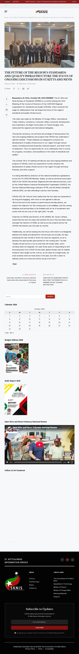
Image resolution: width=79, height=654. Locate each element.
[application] (39, 444)
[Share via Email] (23, 88)
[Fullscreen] (72, 462)
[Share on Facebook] (14, 88)
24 (30, 326)
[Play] (7, 462)
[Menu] (6, 5)
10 (29, 319)
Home (6, 17)
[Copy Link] (28, 88)
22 (9, 326)
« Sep (7, 333)
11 (39, 319)
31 (29, 329)
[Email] (7, 110)
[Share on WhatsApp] (19, 88)
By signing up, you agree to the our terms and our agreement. (40, 633)
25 (39, 326)
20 (59, 322)
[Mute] (68, 462)
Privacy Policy (52, 633)
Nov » (12, 333)
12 (49, 319)
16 (19, 322)
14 (69, 319)
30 (20, 329)
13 (59, 319)
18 (39, 322)
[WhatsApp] (7, 104)
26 (49, 326)
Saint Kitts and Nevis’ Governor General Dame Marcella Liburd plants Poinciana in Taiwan (21, 280)
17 (29, 322)
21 (69, 322)
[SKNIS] (42, 11)
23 (19, 326)
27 (59, 326)
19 (49, 322)
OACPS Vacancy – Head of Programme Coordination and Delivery (33, 1)
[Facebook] (7, 99)
